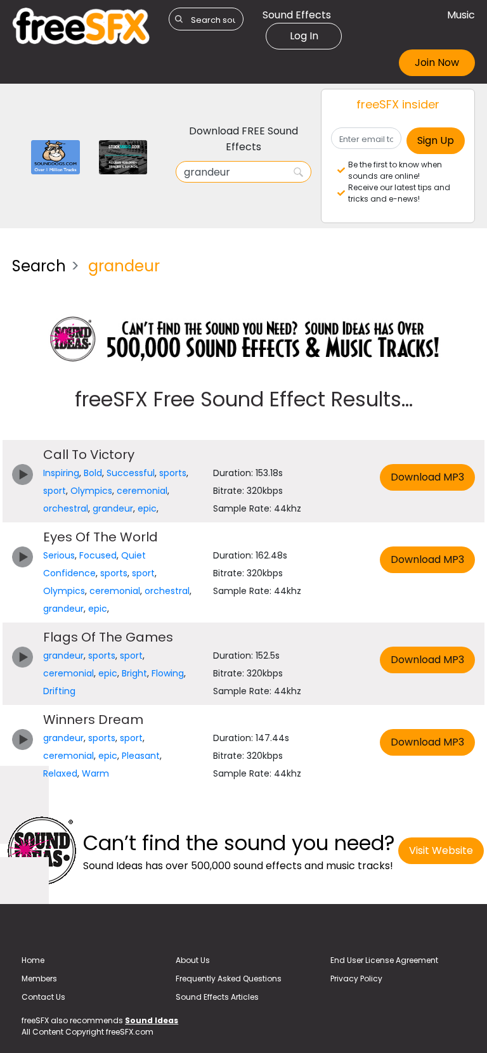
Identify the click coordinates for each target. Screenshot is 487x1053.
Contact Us (43, 997)
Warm (95, 773)
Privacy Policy (356, 978)
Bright (134, 673)
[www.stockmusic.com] (123, 156)
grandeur (113, 508)
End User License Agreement (384, 960)
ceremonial (142, 490)
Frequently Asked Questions (229, 978)
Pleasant (141, 755)
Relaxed (60, 773)
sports (172, 473)
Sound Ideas (151, 1020)
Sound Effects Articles (217, 997)
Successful (131, 473)
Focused (98, 555)
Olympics (91, 490)
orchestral (65, 508)
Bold (93, 473)
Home (33, 960)
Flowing (168, 673)
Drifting (59, 691)
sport (54, 490)
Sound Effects (297, 15)
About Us (193, 960)
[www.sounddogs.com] (55, 156)
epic (147, 508)
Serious (59, 555)
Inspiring (61, 473)
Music (461, 15)
